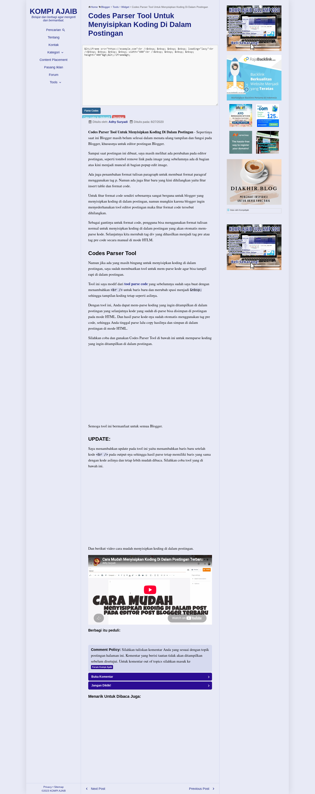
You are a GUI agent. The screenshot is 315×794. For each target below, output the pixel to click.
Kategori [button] (54, 52)
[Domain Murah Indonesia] (267, 115)
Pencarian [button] (54, 30)
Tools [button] (54, 82)
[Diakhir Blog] (254, 182)
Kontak (53, 45)
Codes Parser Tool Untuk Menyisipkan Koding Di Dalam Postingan (139, 24)
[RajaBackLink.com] (254, 77)
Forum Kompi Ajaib (102, 667)
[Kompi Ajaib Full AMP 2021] (254, 28)
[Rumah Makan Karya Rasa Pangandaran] (267, 152)
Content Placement (53, 60)
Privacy (47, 786)
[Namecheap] (240, 142)
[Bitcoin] (240, 126)
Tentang (53, 37)
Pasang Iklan (53, 67)
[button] (150, 677)
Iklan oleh (239, 210)
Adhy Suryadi (118, 121)
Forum (53, 75)
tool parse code (136, 283)
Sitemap (59, 786)
